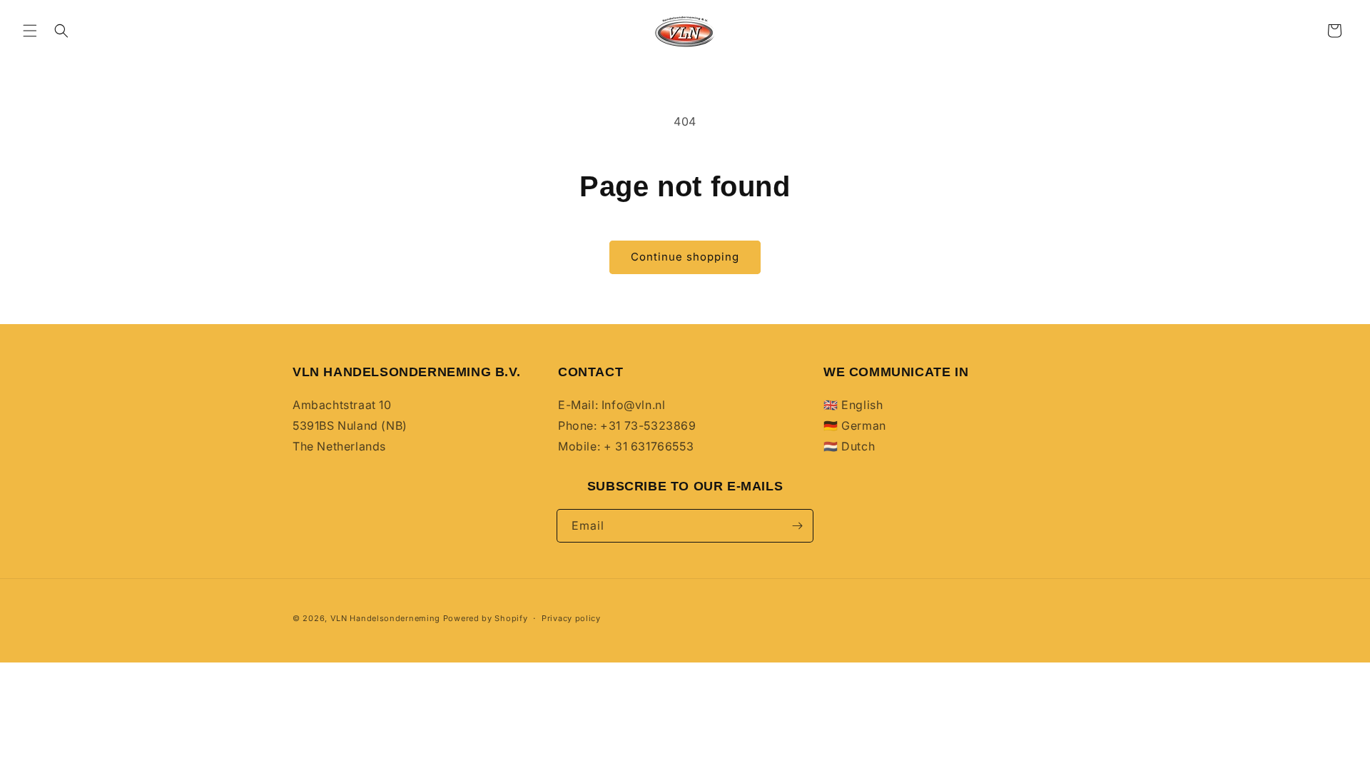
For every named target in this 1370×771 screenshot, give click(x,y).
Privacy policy (571, 618)
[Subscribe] (797, 526)
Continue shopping (685, 256)
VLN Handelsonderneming (385, 618)
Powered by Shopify (485, 618)
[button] (30, 30)
